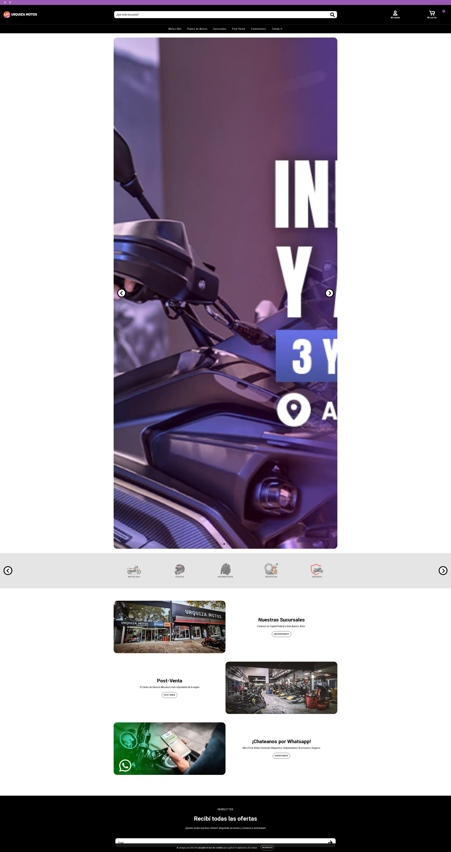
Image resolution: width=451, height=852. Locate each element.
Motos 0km (175, 28)
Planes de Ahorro (197, 28)
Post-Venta (238, 28)
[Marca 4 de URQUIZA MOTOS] (271, 570)
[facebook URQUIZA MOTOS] (10, 2)
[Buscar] (332, 15)
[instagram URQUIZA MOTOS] (5, 2)
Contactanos (258, 28)
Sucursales (219, 28)
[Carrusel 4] (225, 293)
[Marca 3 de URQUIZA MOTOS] (225, 570)
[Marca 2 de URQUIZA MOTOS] (180, 570)
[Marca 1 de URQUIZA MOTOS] (134, 570)
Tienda (276, 28)
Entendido (267, 848)
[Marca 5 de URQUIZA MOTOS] (317, 570)
